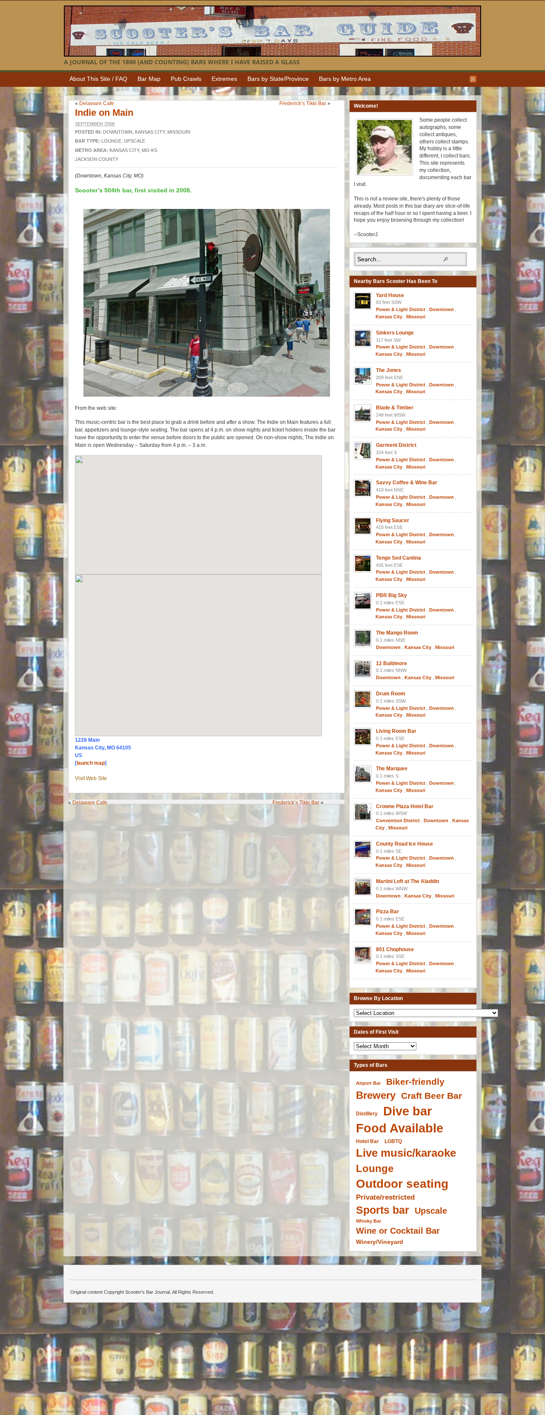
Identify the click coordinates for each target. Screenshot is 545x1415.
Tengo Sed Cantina (398, 558)
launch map (91, 763)
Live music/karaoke (406, 1153)
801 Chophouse (395, 949)
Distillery (367, 1113)
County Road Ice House (404, 844)
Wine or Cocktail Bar (398, 1230)
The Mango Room (397, 633)
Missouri (178, 131)
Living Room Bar (396, 731)
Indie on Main (104, 112)
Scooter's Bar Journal (272, 31)
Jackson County (96, 159)
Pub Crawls (186, 78)
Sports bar (382, 1210)
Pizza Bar (387, 912)
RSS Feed (473, 79)
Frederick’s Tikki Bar (302, 103)
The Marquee (391, 769)
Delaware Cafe (96, 103)
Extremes (224, 78)
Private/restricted (385, 1197)
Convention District (398, 820)
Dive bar (407, 1111)
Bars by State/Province (278, 78)
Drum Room (390, 694)
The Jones (388, 370)
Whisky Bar (368, 1220)
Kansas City (150, 131)
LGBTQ (393, 1141)
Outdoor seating (402, 1183)
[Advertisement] (208, 821)
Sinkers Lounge (395, 333)
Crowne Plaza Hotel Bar (404, 806)
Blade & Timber (394, 408)
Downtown (117, 131)
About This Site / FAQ (98, 78)
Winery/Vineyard (379, 1241)
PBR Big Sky (391, 595)
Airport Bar (368, 1083)
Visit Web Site (91, 778)
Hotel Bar (367, 1141)
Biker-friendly (415, 1081)
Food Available (399, 1128)
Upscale (134, 140)
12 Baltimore (391, 663)
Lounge (111, 140)
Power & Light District (400, 309)
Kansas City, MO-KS (133, 150)
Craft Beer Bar (431, 1096)
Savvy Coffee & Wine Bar (406, 483)
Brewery (376, 1095)
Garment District (396, 445)
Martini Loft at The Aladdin (407, 881)
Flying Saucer (392, 520)
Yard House (390, 295)
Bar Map (149, 78)
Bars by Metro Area (345, 78)
